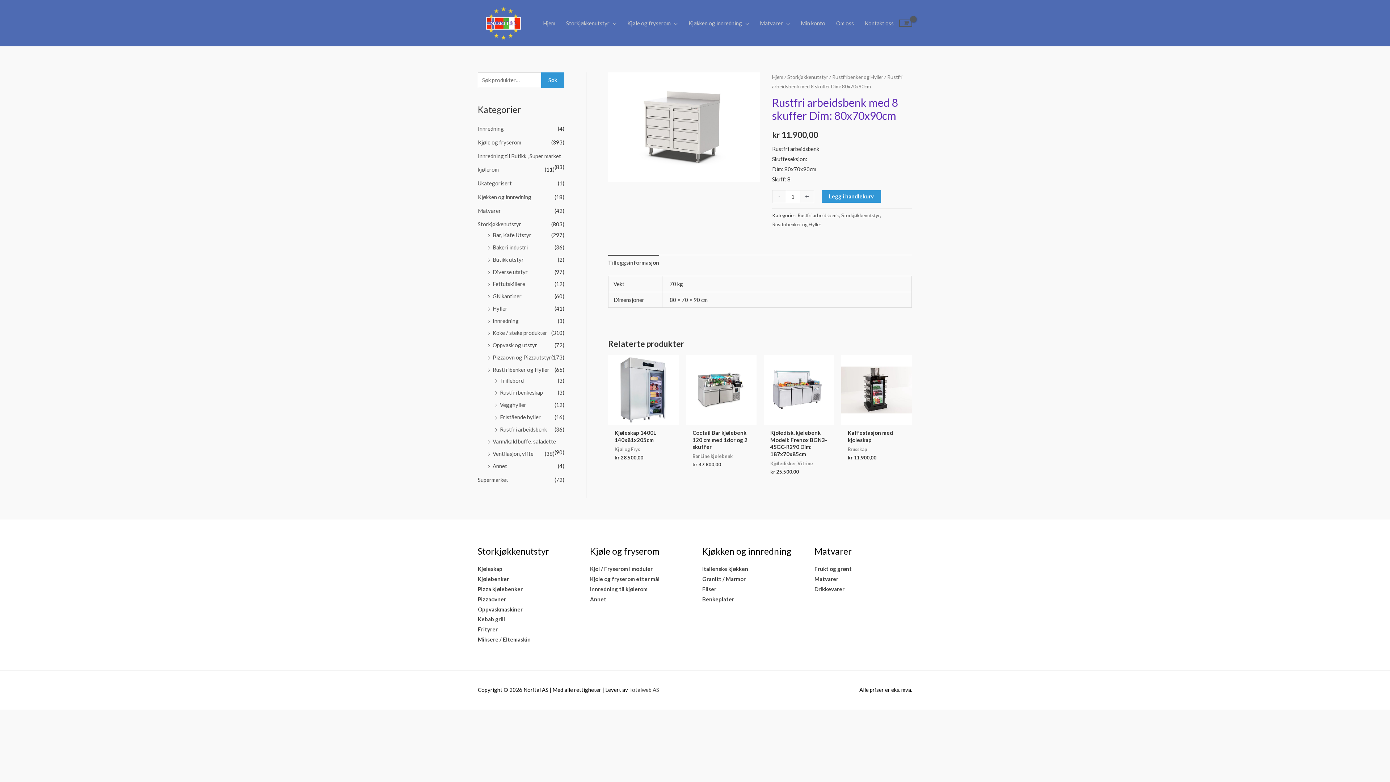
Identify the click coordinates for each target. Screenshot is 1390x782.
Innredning (491, 128)
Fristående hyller (520, 417)
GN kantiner (507, 296)
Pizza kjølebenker (500, 589)
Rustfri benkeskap (521, 392)
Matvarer (771, 23)
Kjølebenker (493, 579)
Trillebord (512, 380)
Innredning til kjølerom (619, 589)
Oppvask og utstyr (515, 345)
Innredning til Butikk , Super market (519, 156)
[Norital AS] (503, 22)
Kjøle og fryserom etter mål (625, 579)
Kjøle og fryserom (649, 23)
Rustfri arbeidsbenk (523, 429)
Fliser (709, 589)
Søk (552, 80)
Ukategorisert (495, 183)
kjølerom (488, 169)
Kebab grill (491, 619)
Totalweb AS (644, 689)
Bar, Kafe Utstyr (512, 235)
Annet (500, 466)
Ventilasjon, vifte (513, 453)
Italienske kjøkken (725, 569)
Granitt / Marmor (724, 579)
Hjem (549, 23)
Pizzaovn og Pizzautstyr (522, 357)
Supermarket (493, 479)
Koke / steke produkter (520, 332)
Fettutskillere (509, 284)
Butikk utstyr (508, 259)
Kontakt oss (879, 23)
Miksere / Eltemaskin (504, 639)
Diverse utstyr (510, 272)
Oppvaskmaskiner (500, 609)
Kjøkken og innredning (715, 23)
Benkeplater (718, 599)
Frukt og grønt (833, 569)
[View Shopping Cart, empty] (905, 23)
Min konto (813, 23)
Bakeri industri (510, 247)
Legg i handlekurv (851, 196)
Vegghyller (513, 404)
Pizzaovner (492, 599)
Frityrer (488, 629)
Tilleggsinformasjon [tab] (633, 262)
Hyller (500, 308)
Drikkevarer (829, 589)
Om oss (845, 23)
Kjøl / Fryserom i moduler (621, 569)
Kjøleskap (490, 569)
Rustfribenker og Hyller (521, 369)
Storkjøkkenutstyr (588, 23)
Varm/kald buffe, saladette (524, 441)
